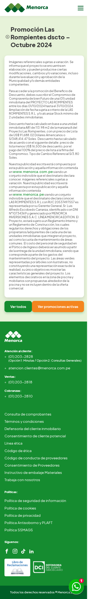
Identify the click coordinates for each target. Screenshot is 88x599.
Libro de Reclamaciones (17, 563)
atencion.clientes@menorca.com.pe (39, 368)
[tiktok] (23, 551)
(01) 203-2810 (20, 396)
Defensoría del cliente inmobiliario (32, 428)
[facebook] (6, 551)
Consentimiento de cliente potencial (35, 436)
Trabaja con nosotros (22, 479)
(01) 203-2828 (44, 358)
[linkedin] (31, 551)
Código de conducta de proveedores (36, 458)
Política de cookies (20, 508)
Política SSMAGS (18, 530)
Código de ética (18, 450)
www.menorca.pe (28, 194)
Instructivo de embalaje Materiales (33, 472)
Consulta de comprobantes (27, 414)
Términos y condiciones (24, 421)
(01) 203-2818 (20, 382)
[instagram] (15, 551)
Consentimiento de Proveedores (32, 465)
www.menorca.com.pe (33, 171)
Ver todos (18, 306)
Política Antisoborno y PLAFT (28, 522)
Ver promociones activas (58, 306)
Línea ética (13, 443)
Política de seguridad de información (35, 500)
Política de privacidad (22, 515)
